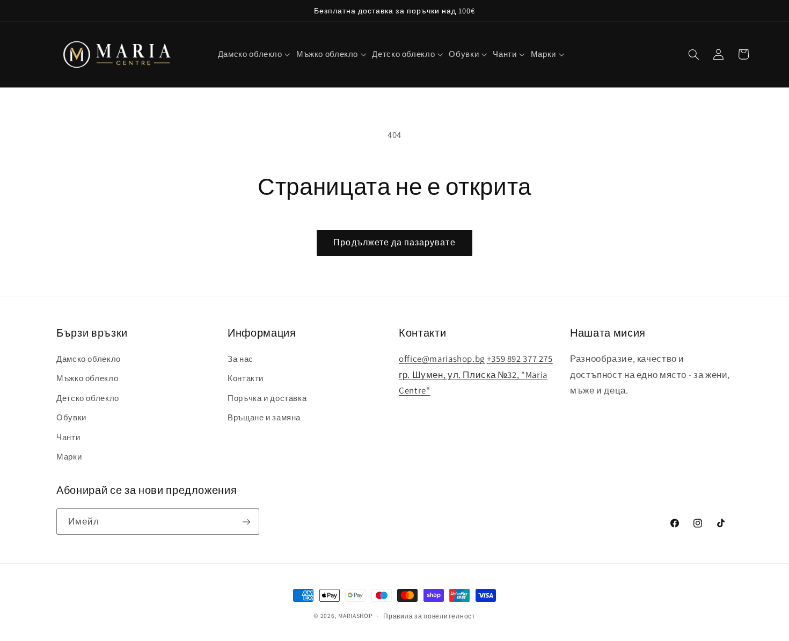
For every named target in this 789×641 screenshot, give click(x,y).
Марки (69, 456)
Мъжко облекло (87, 379)
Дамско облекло (88, 359)
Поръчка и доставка (267, 398)
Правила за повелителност (429, 616)
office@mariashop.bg (442, 359)
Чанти (68, 437)
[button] (254, 55)
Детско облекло (87, 398)
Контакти (246, 379)
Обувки (71, 417)
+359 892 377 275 (520, 359)
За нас (240, 359)
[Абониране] (246, 521)
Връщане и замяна (264, 417)
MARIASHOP (355, 615)
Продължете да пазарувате (394, 242)
